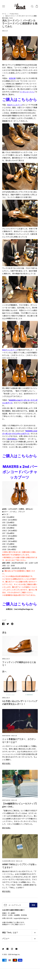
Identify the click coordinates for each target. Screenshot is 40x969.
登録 (33, 905)
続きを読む (6, 763)
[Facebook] (7, 949)
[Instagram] (12, 949)
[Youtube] (16, 949)
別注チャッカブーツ (9, 350)
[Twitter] (3, 949)
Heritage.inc (16, 954)
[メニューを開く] (3, 6)
